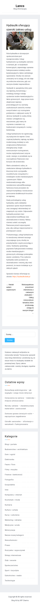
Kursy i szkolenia (12, 515)
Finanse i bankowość (13, 475)
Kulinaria (8, 505)
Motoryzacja (10, 530)
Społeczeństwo (11, 565)
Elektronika (9, 459)
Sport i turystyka (12, 570)
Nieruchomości (11, 540)
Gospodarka (10, 485)
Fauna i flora (10, 465)
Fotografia (9, 480)
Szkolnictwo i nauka (13, 576)
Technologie (10, 581)
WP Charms (24, 600)
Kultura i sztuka (11, 510)
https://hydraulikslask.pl (21, 277)
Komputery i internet (13, 495)
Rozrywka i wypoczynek (15, 550)
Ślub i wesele (10, 560)
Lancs (20, 6)
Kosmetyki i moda (12, 500)
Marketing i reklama (13, 520)
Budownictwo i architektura (16, 449)
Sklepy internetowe (13, 555)
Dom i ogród (10, 454)
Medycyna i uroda (12, 525)
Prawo (7, 545)
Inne (6, 490)
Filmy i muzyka (11, 470)
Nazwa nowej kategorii (14, 535)
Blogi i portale (11, 444)
